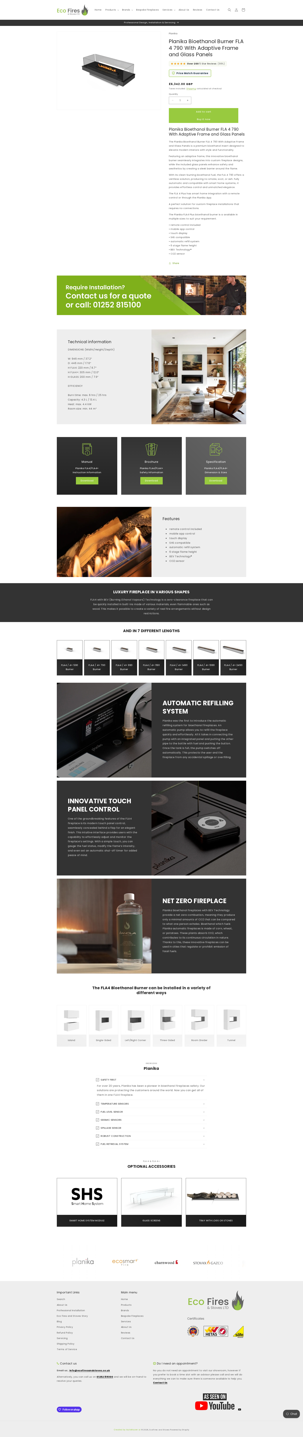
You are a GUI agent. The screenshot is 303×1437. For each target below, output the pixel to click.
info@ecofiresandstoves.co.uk (89, 1370)
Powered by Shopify (179, 1429)
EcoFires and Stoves (159, 1429)
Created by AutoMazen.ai (127, 1429)
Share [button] (175, 263)
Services (126, 1321)
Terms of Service (67, 1349)
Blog (59, 1321)
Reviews (125, 1332)
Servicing (62, 1338)
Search (61, 1299)
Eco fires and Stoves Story (72, 1316)
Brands (125, 1310)
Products (126, 1304)
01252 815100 (105, 1376)
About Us (62, 1304)
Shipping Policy (65, 1343)
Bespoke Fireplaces (132, 1316)
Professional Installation (71, 1310)
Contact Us (127, 1338)
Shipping (191, 88)
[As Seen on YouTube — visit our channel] (215, 1401)
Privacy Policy (65, 1327)
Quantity (173, 94)
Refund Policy (65, 1332)
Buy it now (203, 119)
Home (124, 1299)
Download (87, 480)
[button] (112, 9)
